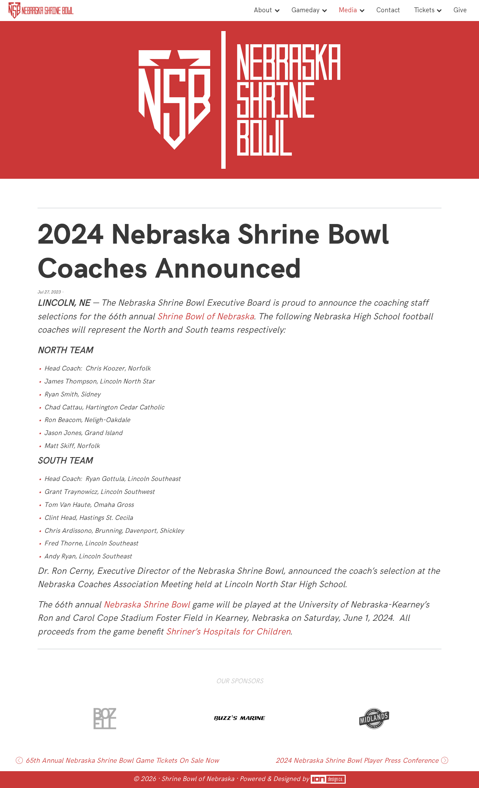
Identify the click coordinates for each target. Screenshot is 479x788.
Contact (388, 10)
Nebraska (122, 604)
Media (348, 10)
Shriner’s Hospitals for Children (228, 631)
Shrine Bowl (165, 604)
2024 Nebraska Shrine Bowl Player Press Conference (357, 760)
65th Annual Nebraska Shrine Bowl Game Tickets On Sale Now (122, 760)
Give (460, 10)
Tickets (424, 10)
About (263, 10)
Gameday (305, 10)
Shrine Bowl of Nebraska (205, 316)
